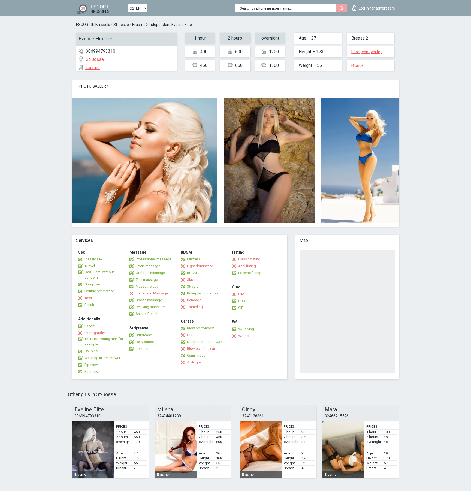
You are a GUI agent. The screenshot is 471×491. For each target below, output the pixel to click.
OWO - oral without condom (99, 274)
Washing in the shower (102, 358)
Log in (377, 8)
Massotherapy (147, 286)
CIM (241, 294)
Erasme (139, 24)
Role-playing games (202, 293)
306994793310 (100, 51)
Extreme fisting (249, 273)
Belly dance (145, 342)
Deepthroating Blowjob (205, 342)
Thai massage (147, 280)
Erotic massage (148, 266)
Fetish (89, 305)
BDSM (192, 273)
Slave (191, 280)
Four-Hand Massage (152, 293)
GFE (190, 335)
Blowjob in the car (201, 349)
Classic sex (93, 259)
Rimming (91, 371)
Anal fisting (247, 266)
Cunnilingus (196, 355)
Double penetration (99, 291)
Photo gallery (93, 86)
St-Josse (121, 24)
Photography (94, 333)
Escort (89, 326)
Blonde (357, 65)
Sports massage (149, 300)
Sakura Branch (147, 314)
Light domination (200, 266)
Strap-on (194, 286)
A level (89, 266)
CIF (240, 308)
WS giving (246, 329)
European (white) (366, 51)
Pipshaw (91, 365)
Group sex (92, 284)
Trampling (195, 307)
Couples (91, 351)
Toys (88, 298)
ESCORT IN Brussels (93, 24)
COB (241, 301)
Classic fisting (249, 259)
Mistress (194, 259)
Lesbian (142, 349)
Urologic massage (150, 273)
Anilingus (194, 362)
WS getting (247, 336)
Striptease (144, 335)
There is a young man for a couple (103, 341)
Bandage (194, 300)
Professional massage (153, 259)
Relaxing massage (150, 307)
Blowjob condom (200, 328)
